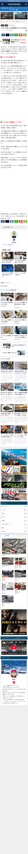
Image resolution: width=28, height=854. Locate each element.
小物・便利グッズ (14, 524)
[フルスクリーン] (24, 653)
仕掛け (14, 513)
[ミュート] (22, 653)
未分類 (14, 531)
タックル (14, 510)
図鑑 (14, 527)
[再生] (3, 653)
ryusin (14, 242)
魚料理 (6, 25)
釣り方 (2, 25)
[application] (14, 647)
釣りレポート (14, 506)
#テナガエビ (12, 25)
